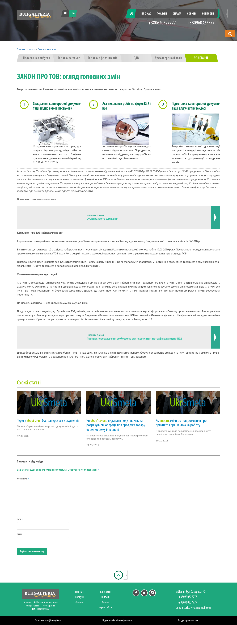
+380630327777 (162, 23)
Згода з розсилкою (188, 620)
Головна (133, 13)
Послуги (162, 13)
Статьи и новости (47, 49)
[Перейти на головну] (35, 15)
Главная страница (26, 49)
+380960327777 (201, 23)
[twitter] (144, 592)
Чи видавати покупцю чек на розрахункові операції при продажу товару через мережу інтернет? (115, 425)
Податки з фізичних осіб (102, 58)
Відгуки (105, 597)
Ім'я (20, 519)
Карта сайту (105, 607)
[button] (230, 33)
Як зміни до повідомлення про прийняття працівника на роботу (181, 423)
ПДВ (136, 58)
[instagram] (152, 592)
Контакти (208, 13)
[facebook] (136, 592)
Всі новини (201, 58)
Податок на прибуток (36, 58)
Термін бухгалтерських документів (48, 421)
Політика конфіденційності (49, 620)
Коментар (23, 478)
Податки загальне (68, 58)
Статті (105, 602)
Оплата (176, 13)
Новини (191, 13)
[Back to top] (118, 575)
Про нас (146, 13)
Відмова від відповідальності (118, 620)
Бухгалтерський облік (168, 58)
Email (21, 534)
